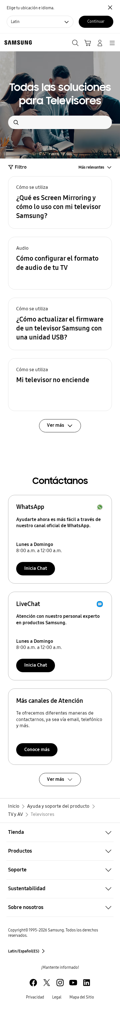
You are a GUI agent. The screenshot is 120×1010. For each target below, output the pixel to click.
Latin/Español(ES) (23, 951)
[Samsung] (17, 42)
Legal (56, 997)
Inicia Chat (35, 568)
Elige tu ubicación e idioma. (30, 8)
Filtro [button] (21, 167)
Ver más (55, 779)
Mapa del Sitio (81, 997)
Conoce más (37, 749)
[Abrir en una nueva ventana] (33, 983)
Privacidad (35, 997)
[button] (60, 202)
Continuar (95, 21)
